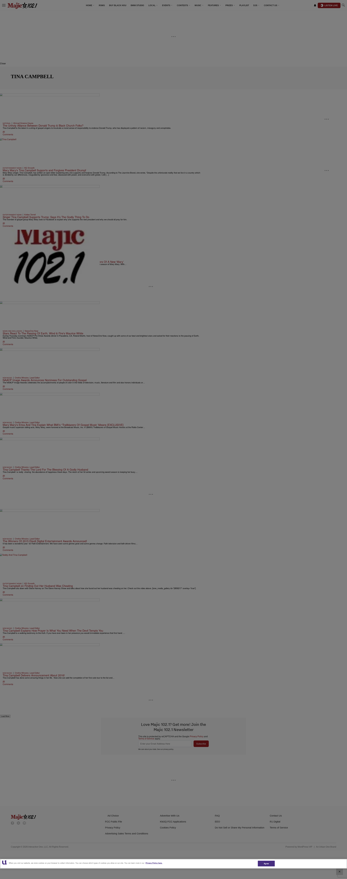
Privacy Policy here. (154, 863)
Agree (266, 863)
